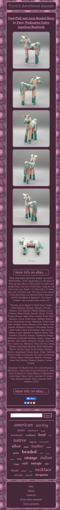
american (23, 424)
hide (41, 453)
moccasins (44, 442)
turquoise (41, 474)
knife (30, 471)
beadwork (33, 430)
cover (48, 447)
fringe (16, 464)
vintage (30, 457)
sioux (21, 430)
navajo (36, 463)
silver (16, 446)
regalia (32, 442)
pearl (23, 471)
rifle (46, 463)
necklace (43, 469)
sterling (42, 425)
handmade (17, 435)
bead (42, 435)
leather (37, 446)
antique (18, 474)
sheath (43, 431)
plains (12, 459)
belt (50, 435)
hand (19, 459)
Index (31, 486)
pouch (29, 475)
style (25, 463)
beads (14, 470)
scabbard (30, 435)
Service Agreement (31, 503)
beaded (29, 451)
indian (46, 457)
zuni (26, 446)
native (20, 440)
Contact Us (31, 494)
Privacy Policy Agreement (31, 499)
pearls (16, 453)
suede (47, 453)
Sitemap (31, 490)
